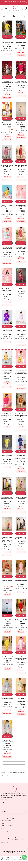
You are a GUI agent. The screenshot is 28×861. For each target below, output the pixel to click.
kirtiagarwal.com (18, 853)
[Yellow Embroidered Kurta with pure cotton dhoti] (7, 192)
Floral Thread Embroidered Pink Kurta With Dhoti (21, 658)
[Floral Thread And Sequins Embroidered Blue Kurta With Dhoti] (7, 234)
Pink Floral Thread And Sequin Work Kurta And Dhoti (7, 415)
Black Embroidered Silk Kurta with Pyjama (21, 41)
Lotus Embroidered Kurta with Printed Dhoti (7, 657)
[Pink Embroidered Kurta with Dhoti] (20, 567)
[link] (7, 858)
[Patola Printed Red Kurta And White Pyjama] (20, 234)
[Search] (6, 9)
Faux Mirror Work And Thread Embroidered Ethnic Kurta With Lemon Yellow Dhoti (21, 373)
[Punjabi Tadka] (20, 275)
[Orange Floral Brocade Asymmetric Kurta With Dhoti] (20, 400)
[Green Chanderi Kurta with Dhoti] (7, 606)
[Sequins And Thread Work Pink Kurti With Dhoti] (7, 275)
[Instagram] (3, 802)
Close (26, 2)
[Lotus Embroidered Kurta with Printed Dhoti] (7, 643)
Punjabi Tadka (21, 288)
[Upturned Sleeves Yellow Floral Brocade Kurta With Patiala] (7, 357)
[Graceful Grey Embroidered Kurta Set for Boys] (7, 68)
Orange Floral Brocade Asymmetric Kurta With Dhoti (21, 415)
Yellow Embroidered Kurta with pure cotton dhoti (7, 207)
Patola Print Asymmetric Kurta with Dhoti (21, 497)
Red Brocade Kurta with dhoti (21, 620)
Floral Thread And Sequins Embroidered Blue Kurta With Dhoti (7, 248)
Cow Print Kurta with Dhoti (7, 331)
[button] (14, 16)
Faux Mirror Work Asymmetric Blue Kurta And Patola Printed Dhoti (21, 457)
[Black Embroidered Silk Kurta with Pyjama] (20, 28)
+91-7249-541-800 (6, 825)
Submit (24, 842)
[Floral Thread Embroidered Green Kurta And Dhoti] (20, 685)
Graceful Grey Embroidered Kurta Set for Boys (7, 82)
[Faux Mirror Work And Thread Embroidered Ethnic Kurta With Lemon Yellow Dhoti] (20, 357)
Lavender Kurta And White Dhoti (21, 331)
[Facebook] (1, 802)
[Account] (22, 9)
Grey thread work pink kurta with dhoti (7, 166)
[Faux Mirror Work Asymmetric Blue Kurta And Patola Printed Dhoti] (20, 442)
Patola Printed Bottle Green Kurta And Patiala (21, 538)
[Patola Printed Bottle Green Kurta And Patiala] (20, 524)
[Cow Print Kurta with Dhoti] (7, 317)
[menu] (2, 9)
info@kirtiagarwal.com (7, 831)
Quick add (7, 37)
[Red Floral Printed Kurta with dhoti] (20, 152)
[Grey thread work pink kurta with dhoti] (7, 152)
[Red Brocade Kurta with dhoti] (20, 606)
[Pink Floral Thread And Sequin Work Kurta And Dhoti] (7, 400)
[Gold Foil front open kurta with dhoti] (7, 109)
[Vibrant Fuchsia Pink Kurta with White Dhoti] (20, 68)
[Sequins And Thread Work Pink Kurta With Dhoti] (20, 192)
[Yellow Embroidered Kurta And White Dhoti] (7, 442)
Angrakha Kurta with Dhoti (7, 581)
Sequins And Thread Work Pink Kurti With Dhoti (7, 290)
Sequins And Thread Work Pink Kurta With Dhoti (21, 207)
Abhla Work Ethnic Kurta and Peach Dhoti (21, 123)
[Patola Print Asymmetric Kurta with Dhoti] (20, 484)
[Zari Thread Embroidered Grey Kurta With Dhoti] (7, 685)
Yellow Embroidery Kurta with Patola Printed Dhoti (7, 497)
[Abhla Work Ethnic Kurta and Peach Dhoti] (20, 109)
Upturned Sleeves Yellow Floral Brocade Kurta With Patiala (7, 372)
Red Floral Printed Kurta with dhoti (21, 166)
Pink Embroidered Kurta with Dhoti (21, 581)
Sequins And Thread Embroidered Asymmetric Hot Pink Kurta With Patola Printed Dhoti (7, 540)
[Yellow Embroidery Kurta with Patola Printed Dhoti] (7, 484)
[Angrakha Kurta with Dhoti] (7, 567)
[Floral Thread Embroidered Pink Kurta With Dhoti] (20, 643)
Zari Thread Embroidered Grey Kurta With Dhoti (7, 699)
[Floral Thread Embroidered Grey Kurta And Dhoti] (7, 727)
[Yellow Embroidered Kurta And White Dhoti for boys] (7, 28)
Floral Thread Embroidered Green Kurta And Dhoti (21, 700)
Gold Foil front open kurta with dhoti (7, 123)
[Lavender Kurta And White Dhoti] (20, 317)
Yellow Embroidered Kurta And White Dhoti (7, 456)
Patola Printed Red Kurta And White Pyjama (21, 247)
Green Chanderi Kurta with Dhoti (7, 620)
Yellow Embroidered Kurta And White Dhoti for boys (7, 42)
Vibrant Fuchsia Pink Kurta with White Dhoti (21, 81)
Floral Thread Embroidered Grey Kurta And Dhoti (7, 741)
